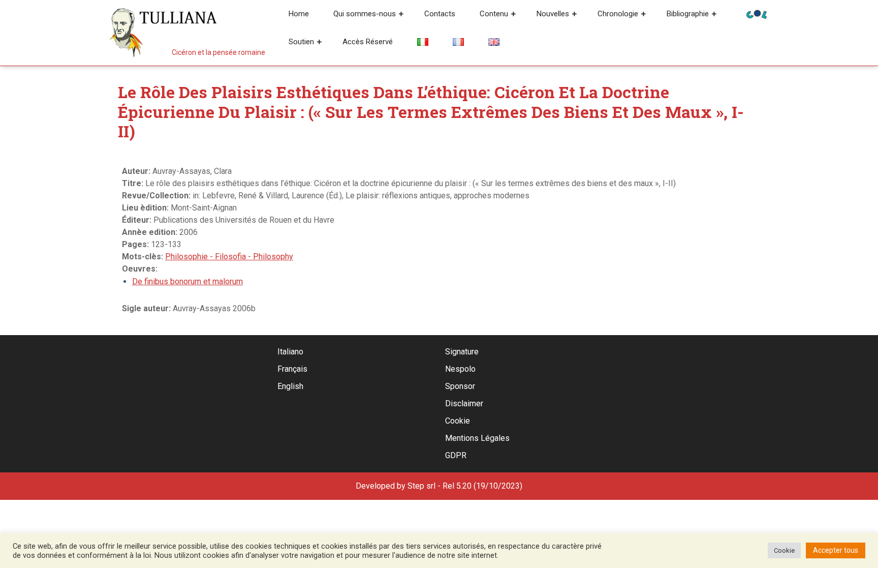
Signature (462, 351)
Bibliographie (688, 13)
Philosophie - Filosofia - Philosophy (229, 256)
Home (299, 13)
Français (292, 369)
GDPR (455, 455)
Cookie (457, 421)
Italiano (290, 351)
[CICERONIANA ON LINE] (756, 13)
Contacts (439, 13)
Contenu (494, 13)
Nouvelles (553, 13)
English (290, 386)
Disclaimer (464, 403)
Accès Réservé (367, 41)
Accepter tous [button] (835, 550)
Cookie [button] (784, 550)
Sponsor (460, 386)
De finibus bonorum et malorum (187, 281)
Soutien (301, 41)
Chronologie (618, 13)
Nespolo (460, 369)
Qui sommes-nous (364, 13)
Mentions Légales (477, 438)
